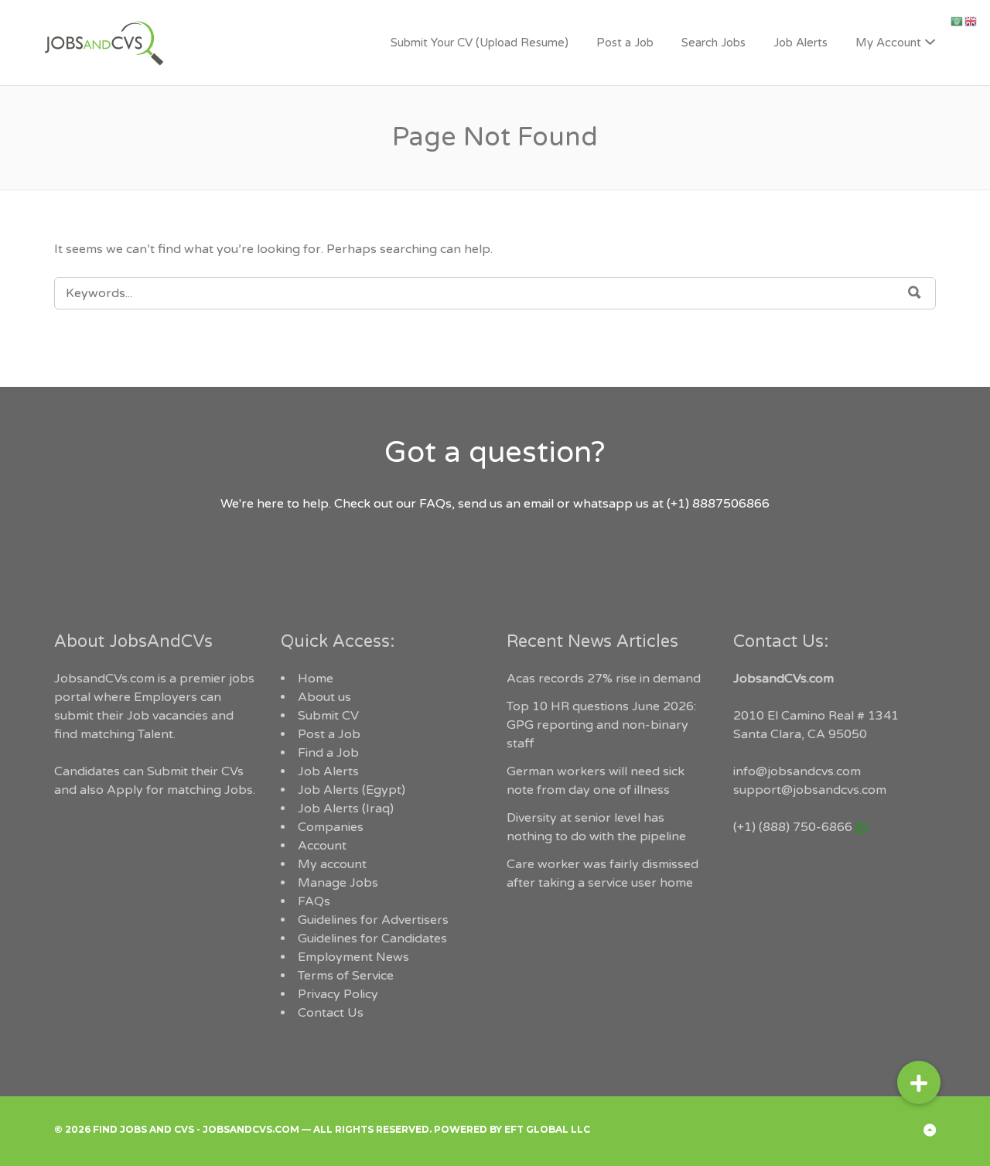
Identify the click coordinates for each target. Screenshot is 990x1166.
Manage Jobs (338, 883)
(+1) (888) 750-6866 (792, 827)
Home (315, 678)
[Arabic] (957, 21)
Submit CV (328, 715)
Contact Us (331, 1013)
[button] (918, 1080)
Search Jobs (713, 43)
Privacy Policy (338, 994)
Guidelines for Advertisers (373, 920)
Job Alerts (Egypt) (351, 790)
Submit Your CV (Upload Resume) (479, 43)
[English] (971, 21)
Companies (331, 827)
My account (332, 864)
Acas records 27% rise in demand (604, 678)
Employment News (353, 957)
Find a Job (328, 753)
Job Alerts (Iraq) (346, 808)
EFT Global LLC (547, 1129)
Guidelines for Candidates (372, 938)
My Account (888, 43)
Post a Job (625, 43)
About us (324, 697)
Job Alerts (800, 43)
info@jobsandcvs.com (797, 771)
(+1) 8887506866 (718, 503)
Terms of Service (346, 975)
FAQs (314, 901)
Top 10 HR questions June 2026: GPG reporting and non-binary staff (601, 725)
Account (322, 845)
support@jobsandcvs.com (809, 790)
